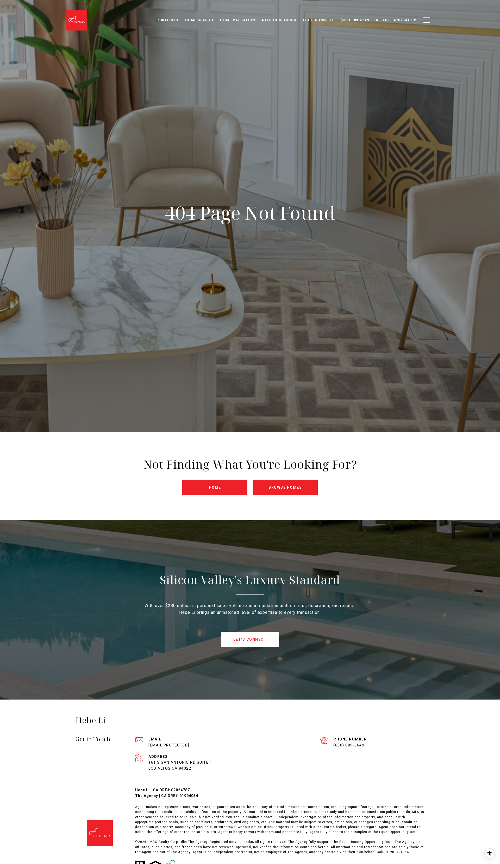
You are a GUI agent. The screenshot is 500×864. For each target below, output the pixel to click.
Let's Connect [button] (250, 639)
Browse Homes (285, 487)
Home (215, 487)
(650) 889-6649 (348, 745)
